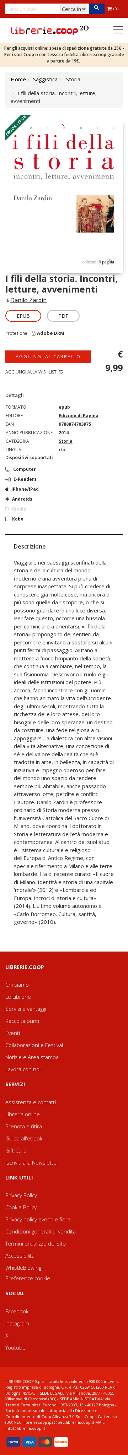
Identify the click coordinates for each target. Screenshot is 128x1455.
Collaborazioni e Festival (34, 1044)
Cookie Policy (21, 1207)
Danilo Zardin (28, 300)
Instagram (17, 1323)
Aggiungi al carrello (48, 356)
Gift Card (16, 1150)
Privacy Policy (21, 1195)
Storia (73, 79)
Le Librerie (18, 996)
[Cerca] (97, 9)
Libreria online (22, 1114)
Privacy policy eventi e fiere (38, 1219)
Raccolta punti (22, 1020)
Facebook (16, 1311)
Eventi (12, 1032)
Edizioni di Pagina (78, 416)
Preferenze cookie (27, 1278)
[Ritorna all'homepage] (49, 29)
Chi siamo (17, 984)
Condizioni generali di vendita (40, 1231)
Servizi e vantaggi (25, 1008)
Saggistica (45, 79)
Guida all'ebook (23, 1138)
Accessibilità (19, 1255)
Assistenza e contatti (30, 1102)
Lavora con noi (23, 1069)
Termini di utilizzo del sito (35, 1243)
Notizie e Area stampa (32, 1057)
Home (18, 79)
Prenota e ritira (23, 1126)
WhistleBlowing (23, 1267)
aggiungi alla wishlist (31, 372)
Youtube (15, 1347)
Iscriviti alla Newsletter (32, 1162)
